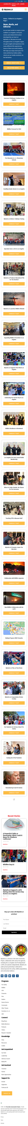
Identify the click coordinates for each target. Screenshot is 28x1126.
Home (5, 18)
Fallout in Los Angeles (15, 18)
